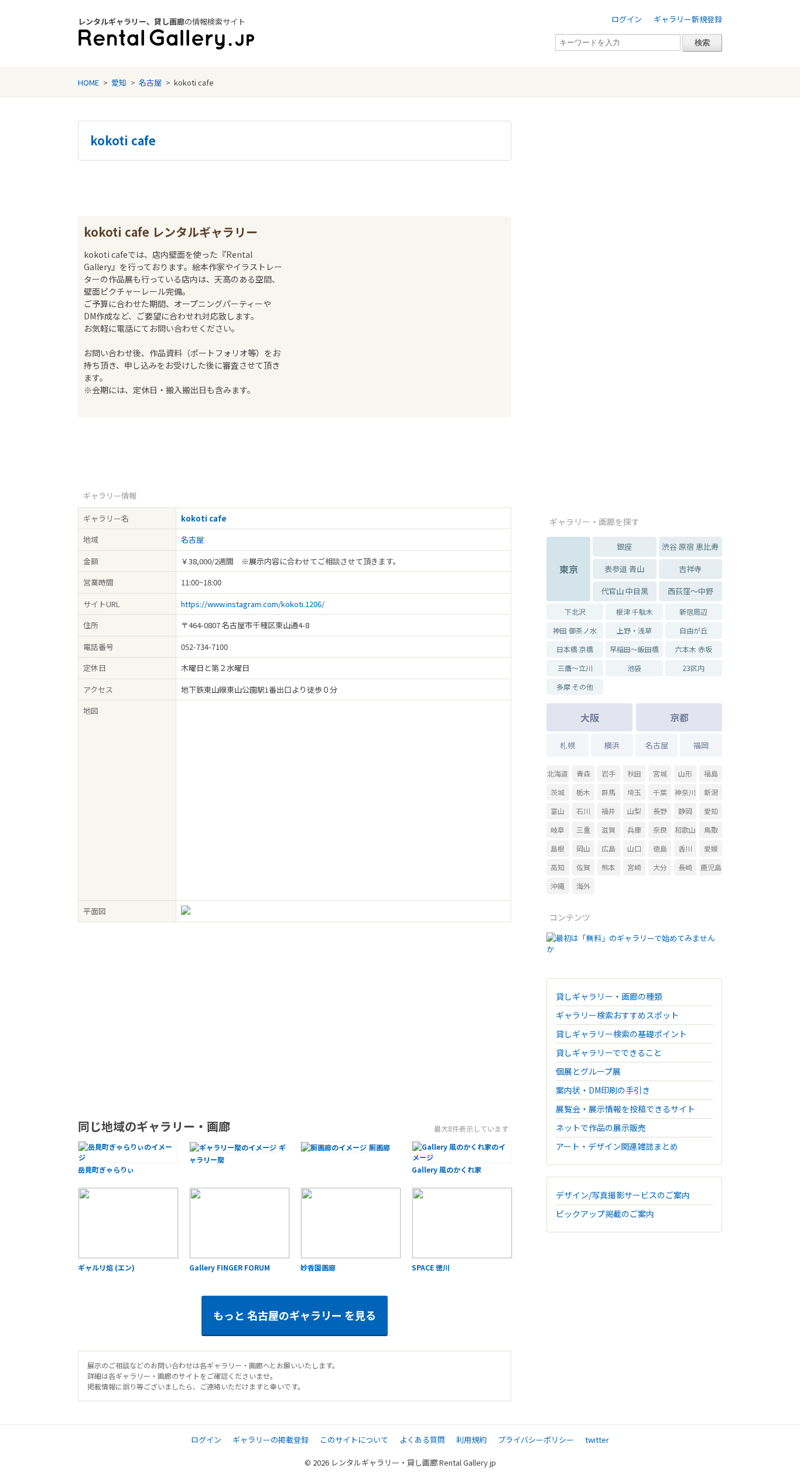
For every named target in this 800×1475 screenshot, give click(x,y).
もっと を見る (294, 1315)
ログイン (626, 19)
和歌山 (685, 829)
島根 (558, 848)
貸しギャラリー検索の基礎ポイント (621, 1034)
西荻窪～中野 (690, 591)
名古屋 (150, 82)
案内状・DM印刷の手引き (603, 1090)
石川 (583, 811)
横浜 (612, 745)
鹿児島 (711, 867)
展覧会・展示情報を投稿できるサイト (625, 1109)
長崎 (685, 867)
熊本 (608, 867)
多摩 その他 (574, 686)
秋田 (634, 773)
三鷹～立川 (575, 668)
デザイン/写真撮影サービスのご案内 (623, 1195)
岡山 (583, 848)
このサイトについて (354, 1439)
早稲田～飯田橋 (634, 649)
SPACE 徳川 (431, 1267)
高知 (558, 867)
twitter (597, 1439)
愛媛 (711, 848)
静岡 (685, 811)
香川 (685, 848)
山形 (685, 773)
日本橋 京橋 (574, 649)
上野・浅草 (634, 630)
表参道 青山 (624, 568)
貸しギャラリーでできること (609, 1052)
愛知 (119, 82)
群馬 (608, 792)
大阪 (589, 717)
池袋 (634, 668)
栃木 (583, 792)
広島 (608, 848)
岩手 (608, 773)
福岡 (701, 745)
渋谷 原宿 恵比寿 (690, 546)
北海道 (557, 773)
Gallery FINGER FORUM (229, 1267)
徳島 (660, 848)
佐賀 (583, 867)
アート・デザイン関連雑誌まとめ (617, 1146)
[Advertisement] (295, 187)
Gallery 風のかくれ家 (446, 1169)
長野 (660, 811)
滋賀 (608, 829)
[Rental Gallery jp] (166, 39)
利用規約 (471, 1439)
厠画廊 (379, 1147)
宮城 (660, 773)
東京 (568, 569)
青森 (583, 773)
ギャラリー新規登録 (688, 19)
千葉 (660, 792)
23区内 (693, 668)
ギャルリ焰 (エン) (106, 1267)
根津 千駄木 (634, 611)
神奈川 (685, 792)
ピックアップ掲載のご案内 (605, 1213)
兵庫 (634, 829)
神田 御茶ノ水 (575, 630)
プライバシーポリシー (536, 1439)
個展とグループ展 (588, 1071)
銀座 (624, 546)
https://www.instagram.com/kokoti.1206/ (252, 603)
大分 (660, 867)
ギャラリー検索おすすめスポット (617, 1015)
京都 (679, 717)
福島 (711, 773)
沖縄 (558, 886)
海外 (583, 886)
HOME (88, 82)
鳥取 (711, 829)
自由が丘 (693, 630)
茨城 (558, 792)
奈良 (660, 829)
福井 (608, 811)
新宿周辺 (693, 611)
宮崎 (634, 867)
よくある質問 (422, 1439)
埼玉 (634, 792)
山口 (634, 848)
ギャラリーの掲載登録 (271, 1439)
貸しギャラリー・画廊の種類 (609, 996)
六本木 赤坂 (693, 649)
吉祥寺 (690, 568)
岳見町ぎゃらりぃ (106, 1169)
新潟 (711, 792)
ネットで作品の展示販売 (601, 1127)
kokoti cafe (123, 140)
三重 (583, 829)
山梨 (634, 811)
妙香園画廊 (318, 1267)
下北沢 (575, 611)
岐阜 (558, 829)
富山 (558, 811)
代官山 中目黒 (624, 591)
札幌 (567, 745)
